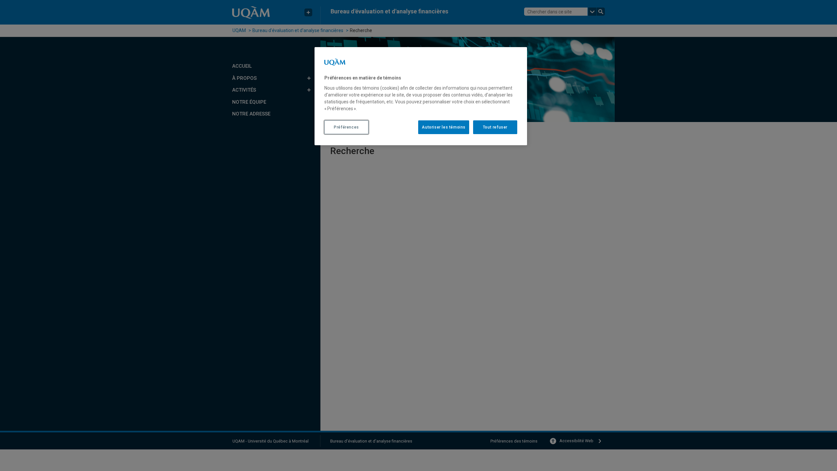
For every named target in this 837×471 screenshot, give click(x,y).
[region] (421, 96)
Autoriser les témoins (444, 127)
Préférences (346, 127)
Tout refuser (495, 127)
